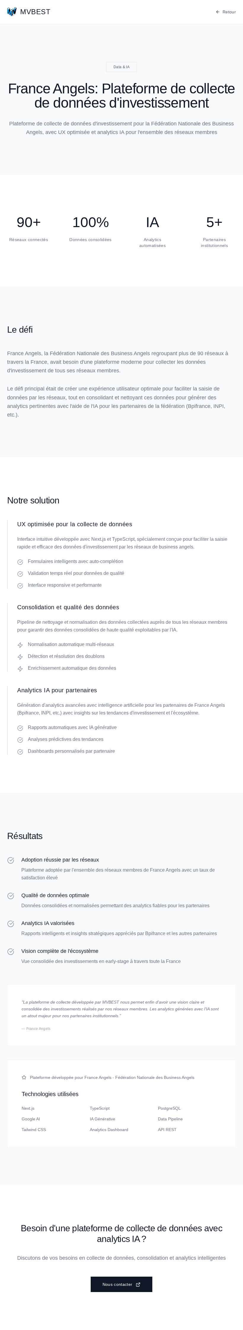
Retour (229, 11)
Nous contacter (117, 1284)
